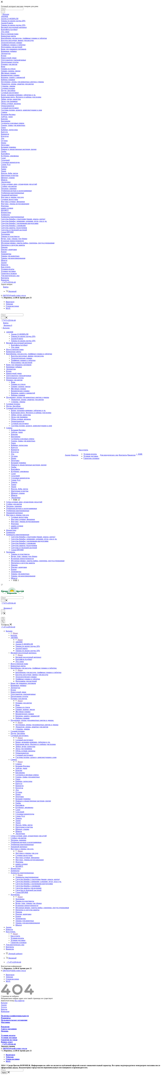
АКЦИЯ (18, 642)
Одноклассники (12, 306)
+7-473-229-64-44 (9, 282)
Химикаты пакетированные (27, 877)
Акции (4, 1005)
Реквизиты (6, 1018)
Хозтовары (19, 899)
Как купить (15, 936)
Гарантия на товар (9, 1040)
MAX (8, 308)
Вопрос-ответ (7, 1042)
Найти (4, 1073)
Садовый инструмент (24, 740)
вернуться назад (7, 1001)
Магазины (5, 1022)
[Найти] (3, 11)
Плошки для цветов (23, 703)
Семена (18, 764)
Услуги (4, 1007)
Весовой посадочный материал (28, 657)
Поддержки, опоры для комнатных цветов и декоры (36, 725)
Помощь (4, 1031)
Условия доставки (9, 1038)
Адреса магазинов (9, 1029)
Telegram (9, 304)
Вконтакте (10, 302)
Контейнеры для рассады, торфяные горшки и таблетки (38, 672)
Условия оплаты (8, 1035)
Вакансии (5, 1027)
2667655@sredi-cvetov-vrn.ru (14, 295)
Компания (5, 1011)
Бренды (4, 1009)
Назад (15, 633)
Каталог (14, 635)
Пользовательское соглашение (14, 1020)
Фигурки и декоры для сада (26, 853)
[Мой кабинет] (2, 606)
